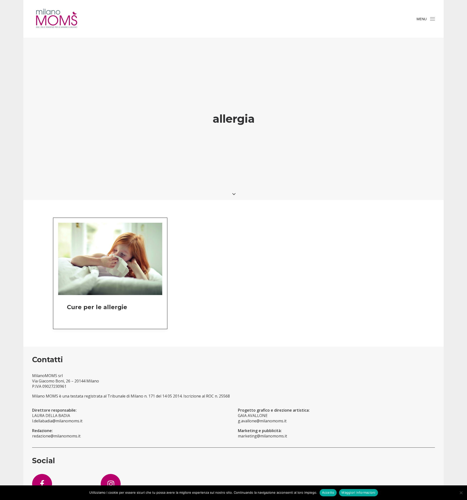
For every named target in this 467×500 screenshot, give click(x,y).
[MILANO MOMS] (56, 19)
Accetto (328, 492)
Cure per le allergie (97, 307)
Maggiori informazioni (358, 492)
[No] (460, 492)
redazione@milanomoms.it (56, 436)
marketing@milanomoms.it (262, 436)
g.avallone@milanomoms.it (262, 421)
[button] (432, 19)
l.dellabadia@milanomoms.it (57, 421)
